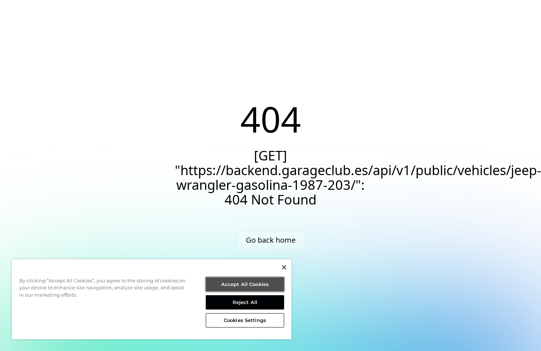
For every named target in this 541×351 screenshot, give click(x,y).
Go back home (271, 240)
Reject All (245, 302)
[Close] (284, 267)
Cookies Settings (245, 320)
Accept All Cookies (245, 284)
